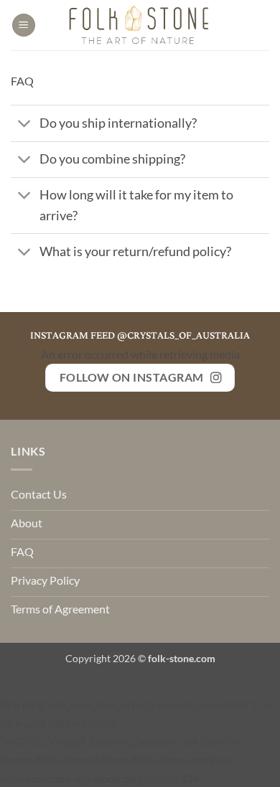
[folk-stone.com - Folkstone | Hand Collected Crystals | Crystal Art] (140, 25)
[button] (23, 25)
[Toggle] (25, 125)
